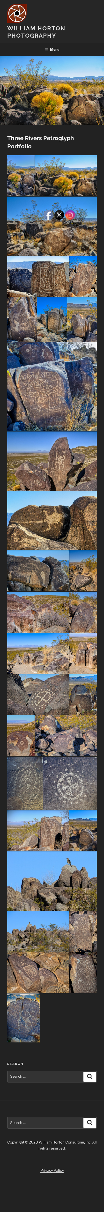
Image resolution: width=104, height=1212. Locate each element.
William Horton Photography (36, 32)
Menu (54, 49)
